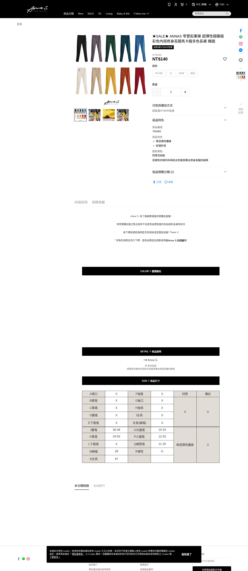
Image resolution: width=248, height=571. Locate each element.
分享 (158, 182)
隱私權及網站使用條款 (100, 569)
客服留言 (144, 565)
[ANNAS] (37, 9)
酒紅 (192, 73)
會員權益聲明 (146, 569)
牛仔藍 (159, 73)
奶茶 (181, 73)
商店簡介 (93, 565)
